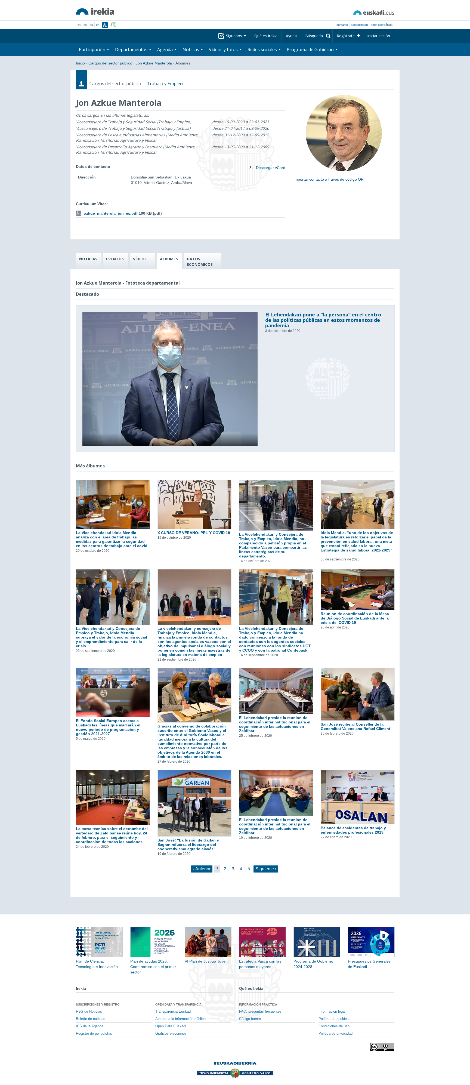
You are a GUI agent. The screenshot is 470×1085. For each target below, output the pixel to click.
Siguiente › (265, 869)
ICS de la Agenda (89, 1026)
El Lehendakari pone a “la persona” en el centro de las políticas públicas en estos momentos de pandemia (323, 320)
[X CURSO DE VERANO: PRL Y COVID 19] (194, 504)
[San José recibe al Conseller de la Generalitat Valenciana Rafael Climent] (357, 694)
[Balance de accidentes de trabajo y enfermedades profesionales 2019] (357, 797)
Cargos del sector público (110, 63)
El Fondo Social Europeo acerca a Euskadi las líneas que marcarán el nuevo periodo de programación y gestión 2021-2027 (108, 727)
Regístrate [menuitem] (346, 35)
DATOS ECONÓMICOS (200, 261)
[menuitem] (316, 36)
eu (91, 24)
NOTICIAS (88, 258)
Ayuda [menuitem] (291, 35)
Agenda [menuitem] (165, 50)
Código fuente (250, 1019)
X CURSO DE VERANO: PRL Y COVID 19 (193, 533)
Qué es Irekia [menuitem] (265, 35)
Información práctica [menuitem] (258, 1004)
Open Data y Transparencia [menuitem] (178, 1004)
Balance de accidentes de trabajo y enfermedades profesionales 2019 (353, 830)
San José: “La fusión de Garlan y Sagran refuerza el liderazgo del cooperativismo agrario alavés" (188, 844)
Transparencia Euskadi (173, 1011)
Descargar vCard (270, 167)
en (97, 24)
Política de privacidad (335, 1033)
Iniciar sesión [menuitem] (378, 35)
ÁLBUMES (169, 258)
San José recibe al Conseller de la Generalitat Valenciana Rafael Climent (355, 726)
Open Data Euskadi (170, 1026)
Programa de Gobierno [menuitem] (311, 50)
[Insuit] (105, 25)
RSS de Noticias (89, 1011)
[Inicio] (95, 11)
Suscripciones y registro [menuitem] (98, 1004)
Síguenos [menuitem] (234, 35)
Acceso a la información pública (180, 1019)
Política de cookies (334, 1019)
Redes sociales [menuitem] (263, 50)
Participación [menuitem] (92, 50)
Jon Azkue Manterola (154, 63)
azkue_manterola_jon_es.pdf (111, 213)
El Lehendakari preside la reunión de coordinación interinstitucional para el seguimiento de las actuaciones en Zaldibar (274, 724)
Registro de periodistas (94, 1033)
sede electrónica (381, 24)
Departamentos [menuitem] (132, 50)
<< (79, 24)
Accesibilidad (359, 24)
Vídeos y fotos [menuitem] (224, 50)
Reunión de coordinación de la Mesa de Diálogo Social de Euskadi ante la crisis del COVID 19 (355, 618)
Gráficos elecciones (171, 1033)
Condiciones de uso (334, 1026)
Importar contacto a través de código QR (328, 179)
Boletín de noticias (90, 1019)
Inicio (80, 63)
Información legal (332, 1011)
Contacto (342, 24)
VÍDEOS (140, 258)
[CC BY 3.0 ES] (382, 1047)
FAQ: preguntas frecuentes (260, 1011)
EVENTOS (115, 258)
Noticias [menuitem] (191, 50)
